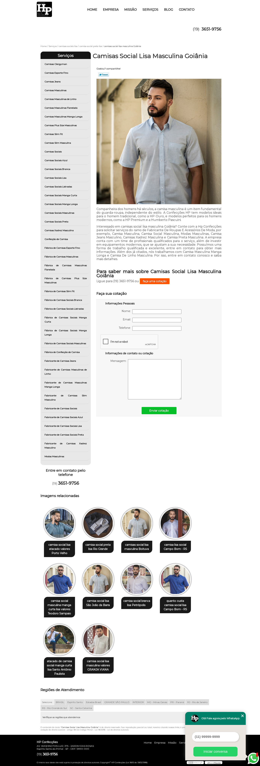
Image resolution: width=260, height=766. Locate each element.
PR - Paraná (177, 702)
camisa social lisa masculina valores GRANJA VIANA (98, 665)
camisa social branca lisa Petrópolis (136, 603)
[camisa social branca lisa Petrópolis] (136, 579)
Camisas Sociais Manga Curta (61, 195)
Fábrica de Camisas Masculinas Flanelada (66, 267)
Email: (127, 319)
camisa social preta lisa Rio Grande (98, 547)
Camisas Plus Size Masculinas (61, 125)
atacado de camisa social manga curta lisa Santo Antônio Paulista (59, 667)
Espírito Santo (75, 702)
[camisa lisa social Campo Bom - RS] (175, 523)
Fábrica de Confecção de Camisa (62, 352)
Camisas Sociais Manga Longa (61, 204)
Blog (168, 9)
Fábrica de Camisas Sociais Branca (63, 300)
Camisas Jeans (53, 81)
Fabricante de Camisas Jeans (60, 360)
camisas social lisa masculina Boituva (136, 547)
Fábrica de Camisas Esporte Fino (62, 247)
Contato (187, 9)
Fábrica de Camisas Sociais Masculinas (65, 343)
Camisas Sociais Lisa (55, 177)
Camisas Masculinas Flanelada (61, 107)
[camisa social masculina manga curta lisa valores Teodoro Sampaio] (59, 579)
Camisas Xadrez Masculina (59, 230)
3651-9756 (211, 29)
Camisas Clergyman (56, 64)
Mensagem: (119, 361)
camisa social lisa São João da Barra (98, 603)
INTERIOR (138, 702)
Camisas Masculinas (55, 90)
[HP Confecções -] (59, 7)
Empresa (111, 9)
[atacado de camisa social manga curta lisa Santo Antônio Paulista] (59, 639)
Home (92, 9)
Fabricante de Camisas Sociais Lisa (63, 425)
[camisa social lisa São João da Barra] (98, 579)
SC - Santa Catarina (81, 708)
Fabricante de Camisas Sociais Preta (64, 434)
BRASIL (60, 702)
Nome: (127, 311)
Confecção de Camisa (56, 239)
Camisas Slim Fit (54, 134)
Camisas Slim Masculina (58, 142)
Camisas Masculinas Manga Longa (63, 116)
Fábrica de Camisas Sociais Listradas (64, 308)
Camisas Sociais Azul (56, 160)
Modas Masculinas (54, 456)
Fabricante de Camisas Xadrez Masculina (66, 445)
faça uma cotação (155, 281)
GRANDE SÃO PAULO (116, 702)
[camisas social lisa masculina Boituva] (136, 523)
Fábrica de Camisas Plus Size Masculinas (66, 280)
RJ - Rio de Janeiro (197, 702)
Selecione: (47, 702)
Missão (130, 9)
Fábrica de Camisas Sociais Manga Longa (66, 332)
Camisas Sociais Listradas (58, 186)
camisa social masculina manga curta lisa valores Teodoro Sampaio (59, 607)
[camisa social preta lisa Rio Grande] (98, 523)
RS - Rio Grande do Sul (54, 708)
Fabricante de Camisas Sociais (61, 408)
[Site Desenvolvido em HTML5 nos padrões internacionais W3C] (195, 762)
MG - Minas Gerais (157, 702)
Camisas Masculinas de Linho (60, 99)
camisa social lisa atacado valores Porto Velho (59, 549)
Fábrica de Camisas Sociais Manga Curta (66, 319)
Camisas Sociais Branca (57, 169)
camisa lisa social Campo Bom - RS (175, 547)
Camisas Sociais (53, 151)
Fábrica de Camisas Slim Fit (60, 291)
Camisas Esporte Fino (56, 72)
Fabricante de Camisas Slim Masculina (66, 397)
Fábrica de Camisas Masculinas (61, 256)
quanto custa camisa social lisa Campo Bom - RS (175, 605)
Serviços (150, 9)
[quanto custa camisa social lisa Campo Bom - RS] (175, 579)
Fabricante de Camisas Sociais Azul (64, 417)
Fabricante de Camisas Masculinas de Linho (66, 371)
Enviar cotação (159, 410)
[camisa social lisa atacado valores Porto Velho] (59, 523)
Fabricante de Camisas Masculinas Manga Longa (66, 384)
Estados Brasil (93, 702)
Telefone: (125, 328)
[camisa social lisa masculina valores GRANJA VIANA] (98, 639)
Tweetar (103, 74)
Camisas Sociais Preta (56, 221)
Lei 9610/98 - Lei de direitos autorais (111, 730)
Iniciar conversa (215, 751)
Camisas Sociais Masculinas (59, 212)
